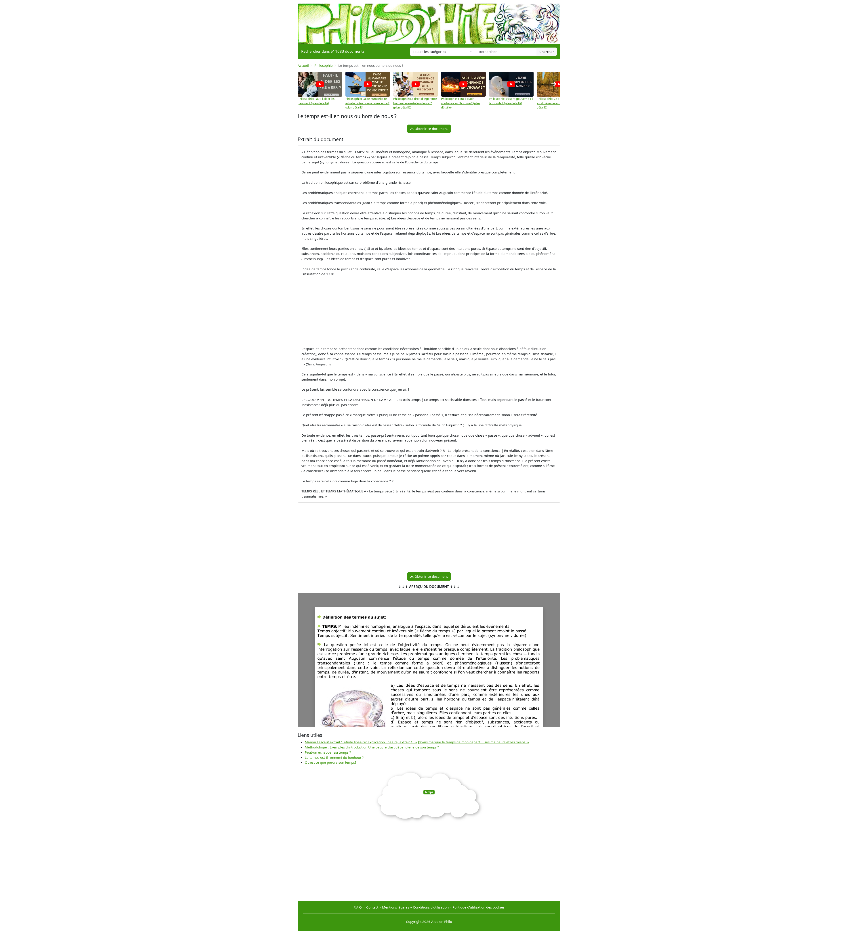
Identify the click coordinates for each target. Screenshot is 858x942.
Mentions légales (395, 907)
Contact (372, 907)
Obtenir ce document (431, 128)
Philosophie (323, 65)
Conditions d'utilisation (431, 907)
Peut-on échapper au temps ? (328, 752)
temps (429, 792)
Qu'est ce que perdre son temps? (330, 762)
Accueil (303, 65)
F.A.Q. (358, 907)
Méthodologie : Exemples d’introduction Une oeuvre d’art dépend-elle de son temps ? (372, 747)
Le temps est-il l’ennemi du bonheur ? (334, 757)
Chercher (546, 51)
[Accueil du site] (429, 21)
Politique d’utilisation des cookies (478, 907)
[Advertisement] (429, 311)
